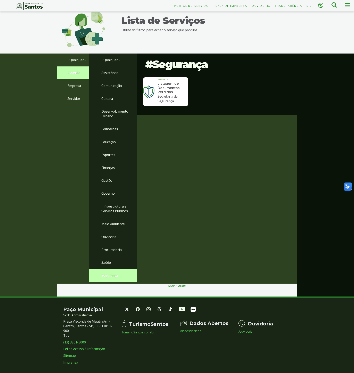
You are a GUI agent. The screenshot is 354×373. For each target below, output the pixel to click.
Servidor (73, 98)
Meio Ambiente (113, 224)
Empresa (74, 85)
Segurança (109, 275)
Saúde (106, 262)
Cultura (107, 98)
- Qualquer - (76, 60)
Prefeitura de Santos (29, 6)
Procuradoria (111, 250)
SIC (309, 6)
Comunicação (111, 85)
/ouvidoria (245, 331)
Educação (108, 142)
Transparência (288, 6)
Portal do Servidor (192, 6)
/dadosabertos (190, 331)
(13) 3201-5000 (74, 342)
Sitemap (69, 355)
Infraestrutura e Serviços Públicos (114, 208)
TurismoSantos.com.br (138, 332)
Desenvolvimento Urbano (114, 113)
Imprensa (70, 362)
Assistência (109, 73)
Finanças (108, 167)
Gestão (106, 180)
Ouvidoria (261, 6)
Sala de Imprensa (231, 6)
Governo (108, 193)
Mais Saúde (177, 286)
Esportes (108, 155)
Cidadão (73, 73)
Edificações (109, 129)
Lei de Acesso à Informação (84, 349)
